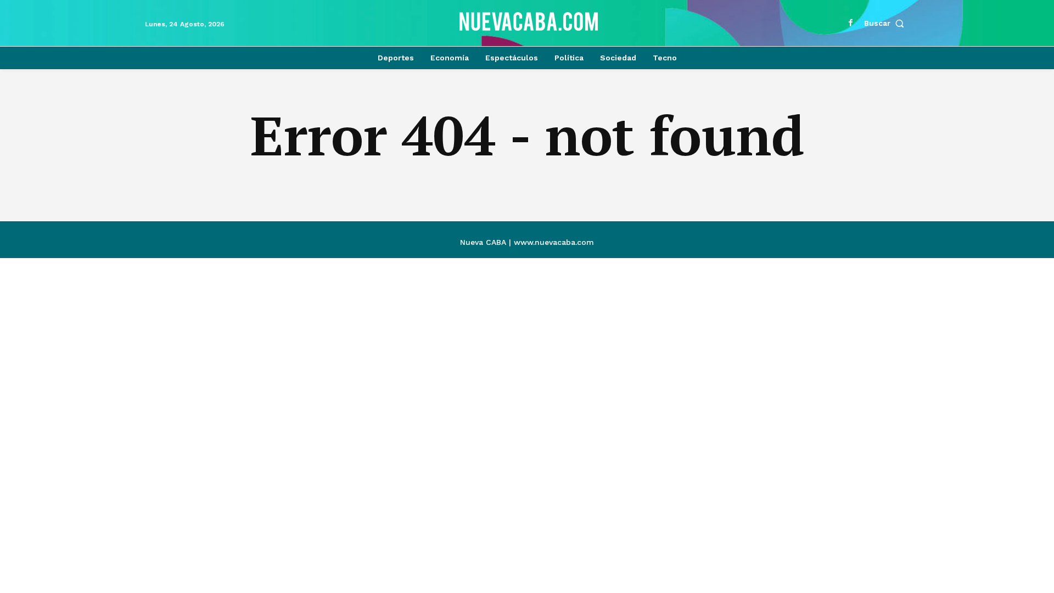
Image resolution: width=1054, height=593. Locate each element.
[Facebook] (851, 23)
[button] (886, 23)
